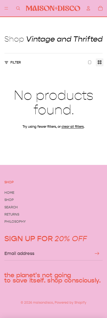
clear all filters (72, 126)
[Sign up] (97, 253)
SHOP (9, 200)
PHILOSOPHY (15, 221)
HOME (9, 193)
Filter (15, 62)
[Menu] (6, 8)
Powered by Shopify (70, 302)
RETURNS (11, 214)
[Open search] (18, 8)
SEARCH (11, 207)
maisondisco (43, 302)
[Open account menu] (88, 8)
